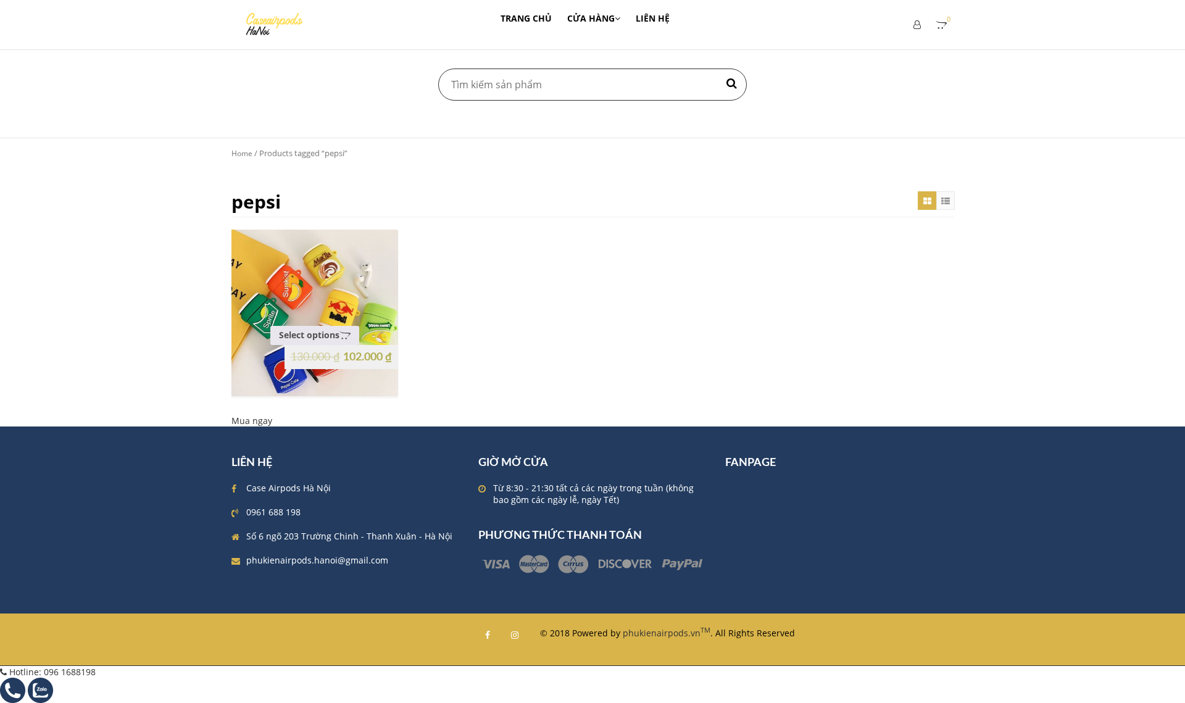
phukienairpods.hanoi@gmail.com (317, 560)
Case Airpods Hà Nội (288, 488)
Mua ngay (251, 420)
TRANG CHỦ (526, 18)
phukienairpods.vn (666, 633)
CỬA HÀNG (591, 18)
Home (241, 153)
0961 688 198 (273, 512)
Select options (309, 335)
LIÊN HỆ (653, 18)
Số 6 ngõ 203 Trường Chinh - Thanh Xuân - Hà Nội (349, 536)
